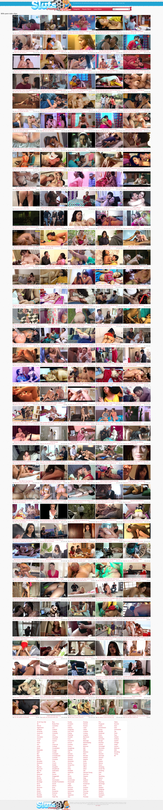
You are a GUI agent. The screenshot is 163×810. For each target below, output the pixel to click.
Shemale (101, 755)
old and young (104, 658)
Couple (54, 752)
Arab (38, 740)
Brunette (39, 795)
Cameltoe (55, 725)
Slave (100, 765)
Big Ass (39, 767)
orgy (113, 717)
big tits (82, 33)
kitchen (138, 326)
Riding (101, 737)
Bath (38, 752)
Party (84, 785)
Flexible (70, 737)
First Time (71, 731)
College (54, 746)
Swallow (101, 793)
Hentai (70, 778)
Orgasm (85, 776)
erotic (82, 619)
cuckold (26, 130)
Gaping (70, 750)
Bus (53, 722)
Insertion (70, 789)
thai (53, 658)
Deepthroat (55, 768)
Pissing (85, 793)
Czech (54, 763)
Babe (38, 748)
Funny (70, 746)
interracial (81, 365)
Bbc (38, 754)
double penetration (82, 150)
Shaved (101, 754)
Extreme (54, 793)
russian (103, 169)
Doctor (54, 774)
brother (136, 600)
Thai (115, 727)
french (22, 697)
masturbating (83, 600)
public (55, 228)
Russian (101, 742)
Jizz (69, 797)
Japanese (71, 795)
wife (24, 33)
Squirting (101, 782)
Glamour (70, 757)
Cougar (54, 750)
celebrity (110, 72)
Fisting (70, 733)
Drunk (54, 783)
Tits (115, 731)
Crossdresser (56, 755)
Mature (85, 744)
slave (136, 463)
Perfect (85, 789)
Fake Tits (55, 797)
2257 (97, 805)
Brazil (38, 785)
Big (38, 765)
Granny (70, 763)
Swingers (101, 795)
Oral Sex (85, 774)
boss (19, 365)
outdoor (110, 404)
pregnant (133, 658)
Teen (115, 725)
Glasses (70, 759)
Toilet (115, 733)
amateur (27, 91)
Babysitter (40, 750)
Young (116, 754)
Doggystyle (55, 776)
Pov (100, 722)
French (70, 742)
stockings (85, 541)
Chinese (54, 739)
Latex (85, 727)
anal (25, 306)
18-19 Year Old (41, 722)
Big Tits (39, 770)
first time (107, 384)
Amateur (39, 729)
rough (55, 169)
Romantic (101, 739)
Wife (115, 750)
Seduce (101, 750)
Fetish (69, 725)
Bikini (38, 772)
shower (54, 580)
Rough (101, 740)
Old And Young (87, 772)
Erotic (54, 789)
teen (27, 33)
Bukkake (39, 797)
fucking (135, 326)
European (55, 791)
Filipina (70, 727)
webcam (131, 208)
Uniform (116, 739)
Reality (101, 731)
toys (110, 326)
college (48, 619)
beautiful (21, 33)
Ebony (54, 785)
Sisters (101, 761)
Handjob (70, 770)
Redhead (101, 733)
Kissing (85, 722)
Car (53, 727)
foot (76, 345)
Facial (54, 795)
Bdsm (38, 757)
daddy (128, 384)
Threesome (117, 729)
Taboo (100, 797)
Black (38, 776)
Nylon (85, 765)
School (101, 744)
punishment (26, 560)
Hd (69, 774)
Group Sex (71, 765)
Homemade (71, 780)
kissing (139, 404)
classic (76, 521)
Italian (69, 793)
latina (141, 130)
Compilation (56, 748)
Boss (38, 783)
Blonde (39, 778)
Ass (38, 744)
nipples (103, 384)
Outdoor (85, 780)
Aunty (38, 746)
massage (28, 326)
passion (113, 580)
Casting (54, 731)
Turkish (116, 737)
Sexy (100, 752)
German (70, 754)
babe (26, 228)
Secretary (101, 748)
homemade (133, 130)
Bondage (39, 782)
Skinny (101, 763)
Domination (55, 780)
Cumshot (55, 759)
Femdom (70, 724)
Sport (100, 780)
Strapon (101, 787)
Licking (85, 733)
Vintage (116, 742)
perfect (29, 619)
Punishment (102, 727)
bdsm (133, 463)
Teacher (116, 724)
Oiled (84, 768)
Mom (84, 754)
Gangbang (71, 748)
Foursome (71, 740)
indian (15, 33)
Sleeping (101, 767)
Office (85, 767)
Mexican (85, 746)
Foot (69, 739)
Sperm (101, 778)
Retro (100, 735)
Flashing (70, 735)
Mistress (85, 752)
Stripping (101, 789)
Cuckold (54, 757)
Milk (84, 750)
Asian (38, 742)
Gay (69, 752)
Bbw (38, 755)
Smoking (101, 770)
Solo (100, 772)
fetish (79, 345)
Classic (54, 740)
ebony (26, 463)
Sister (100, 759)
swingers (129, 502)
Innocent (70, 787)
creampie (76, 150)
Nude (85, 761)
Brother (39, 793)
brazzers (79, 600)
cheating (131, 326)
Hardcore (70, 772)
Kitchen (85, 724)
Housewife (71, 782)
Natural (85, 757)
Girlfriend (70, 755)
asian (18, 33)
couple (138, 208)
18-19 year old (23, 150)
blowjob (47, 169)
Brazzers (39, 787)
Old (84, 770)
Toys (115, 735)
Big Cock (39, 768)
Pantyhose (86, 783)
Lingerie (85, 735)
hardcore (80, 482)
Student (101, 791)
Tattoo (116, 722)
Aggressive (40, 727)
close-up (136, 248)
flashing (51, 600)
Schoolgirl (102, 746)
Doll (53, 778)
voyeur (83, 560)
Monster (85, 755)
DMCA (99, 805)
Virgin (116, 744)
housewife (81, 248)
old (110, 424)
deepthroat (109, 580)
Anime (39, 739)
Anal (38, 735)
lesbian (81, 697)
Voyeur (116, 746)
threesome (107, 424)
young (21, 365)
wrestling (136, 560)
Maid (84, 739)
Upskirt (116, 740)
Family (70, 722)
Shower (101, 757)
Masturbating (87, 742)
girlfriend (52, 384)
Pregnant (101, 724)
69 (115, 755)
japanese (99, 150)
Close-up (55, 744)
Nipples (85, 759)
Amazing (39, 731)
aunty (76, 443)
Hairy (69, 768)
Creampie (55, 754)
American (40, 733)
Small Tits (102, 768)
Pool (84, 795)
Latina (85, 729)
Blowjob (39, 780)
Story (100, 785)
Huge (69, 783)
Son (100, 774)
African (39, 725)
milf (135, 33)
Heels (69, 776)
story (134, 697)
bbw (133, 33)
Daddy (54, 765)
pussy (141, 521)
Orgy (84, 778)
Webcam (116, 748)
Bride (38, 789)
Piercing (85, 791)
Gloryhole (71, 761)
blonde (24, 189)
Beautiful (39, 761)
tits (27, 287)
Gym (69, 767)
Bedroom (39, 763)
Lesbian (85, 731)
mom (49, 33)
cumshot (28, 189)
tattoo (138, 639)
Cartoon (54, 729)
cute (52, 248)
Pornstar (85, 797)
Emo (53, 787)
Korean (85, 725)
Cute (53, 761)
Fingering (71, 729)
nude (29, 482)
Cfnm (54, 735)
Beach (39, 759)
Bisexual (39, 774)
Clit (53, 742)
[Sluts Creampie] (51, 5)
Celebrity (55, 733)
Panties (85, 782)
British (39, 791)
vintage (108, 130)
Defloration (55, 770)
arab (73, 150)
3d (23, 228)
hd (79, 208)
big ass (25, 52)
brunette (22, 130)
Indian (69, 785)
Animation (40, 737)
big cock (138, 52)
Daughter (55, 767)
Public (100, 725)
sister (128, 580)
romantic (108, 189)
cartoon (24, 326)
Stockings (102, 783)
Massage (86, 740)
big (115, 463)
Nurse (85, 763)
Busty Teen (55, 724)
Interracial (71, 791)
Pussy (100, 729)
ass (82, 52)
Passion (85, 787)
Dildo (54, 772)
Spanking (101, 776)
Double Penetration (58, 782)
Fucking (70, 744)
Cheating (55, 737)
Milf (84, 748)
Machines (86, 737)
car (54, 600)
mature (110, 111)
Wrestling (117, 752)
